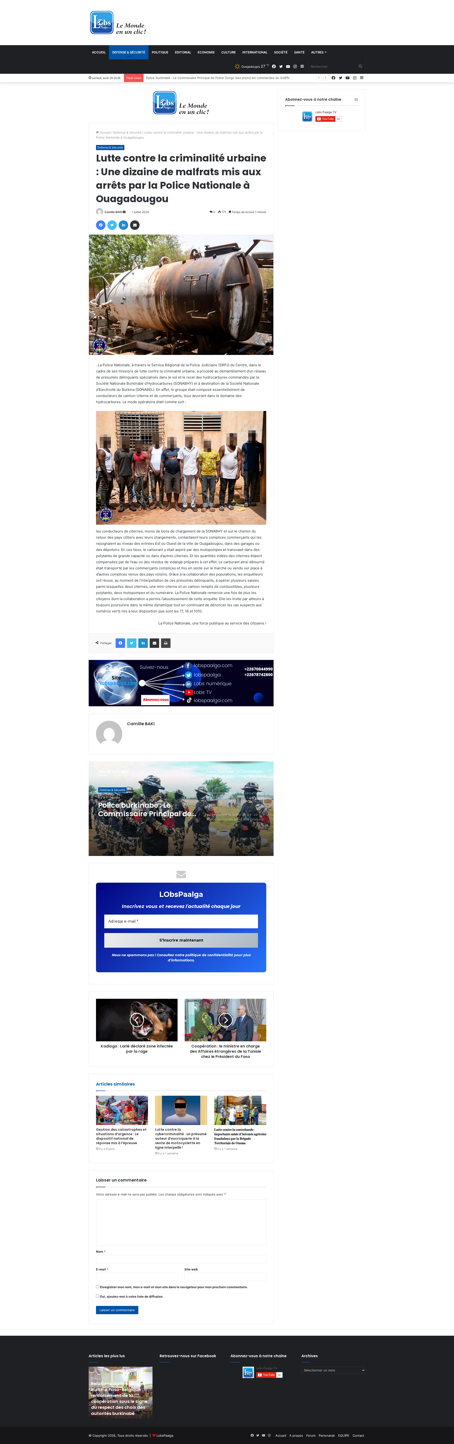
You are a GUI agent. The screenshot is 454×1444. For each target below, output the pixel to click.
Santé (299, 52)
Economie (206, 52)
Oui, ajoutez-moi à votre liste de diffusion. (131, 1296)
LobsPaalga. (165, 1435)
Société (281, 52)
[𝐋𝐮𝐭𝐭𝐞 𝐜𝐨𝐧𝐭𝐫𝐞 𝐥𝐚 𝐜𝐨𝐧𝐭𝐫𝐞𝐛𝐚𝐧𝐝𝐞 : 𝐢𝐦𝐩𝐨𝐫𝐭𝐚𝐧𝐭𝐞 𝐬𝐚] (240, 1110)
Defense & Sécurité (128, 52)
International (254, 52)
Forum (310, 1435)
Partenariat (327, 1435)
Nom (100, 1251)
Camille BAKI (113, 212)
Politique (160, 52)
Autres (317, 52)
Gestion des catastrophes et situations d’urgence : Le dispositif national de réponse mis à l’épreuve (121, 1136)
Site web (191, 1269)
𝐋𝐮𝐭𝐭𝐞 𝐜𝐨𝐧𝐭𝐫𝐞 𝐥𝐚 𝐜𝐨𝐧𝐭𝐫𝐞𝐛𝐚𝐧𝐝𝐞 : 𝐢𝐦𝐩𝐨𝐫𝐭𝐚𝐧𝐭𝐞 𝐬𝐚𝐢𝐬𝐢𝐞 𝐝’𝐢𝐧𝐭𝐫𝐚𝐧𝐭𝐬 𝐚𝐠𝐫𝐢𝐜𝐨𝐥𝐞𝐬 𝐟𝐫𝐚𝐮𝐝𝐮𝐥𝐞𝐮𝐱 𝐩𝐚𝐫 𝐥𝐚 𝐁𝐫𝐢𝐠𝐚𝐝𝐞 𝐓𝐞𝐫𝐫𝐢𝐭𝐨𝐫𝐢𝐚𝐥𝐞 (240, 1136)
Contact (358, 1435)
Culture (228, 52)
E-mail (102, 1269)
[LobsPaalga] (118, 22)
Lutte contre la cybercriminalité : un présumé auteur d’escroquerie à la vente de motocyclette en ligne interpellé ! (181, 1138)
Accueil (99, 52)
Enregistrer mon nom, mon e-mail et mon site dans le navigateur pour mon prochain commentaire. (174, 1287)
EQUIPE (343, 1435)
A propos (296, 1435)
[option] (181, 808)
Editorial (183, 52)
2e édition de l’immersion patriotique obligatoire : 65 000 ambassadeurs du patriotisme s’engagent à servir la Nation (231, 78)
